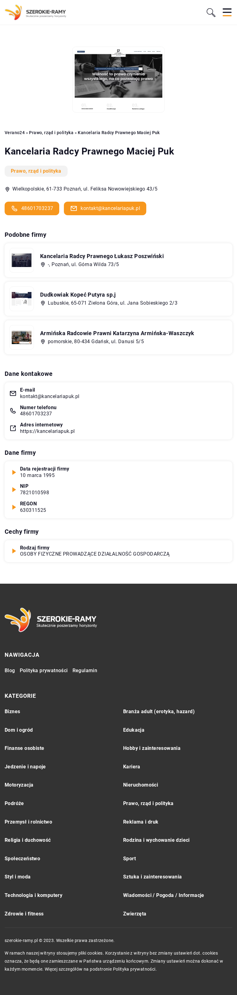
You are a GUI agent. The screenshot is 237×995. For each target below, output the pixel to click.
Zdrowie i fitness (24, 914)
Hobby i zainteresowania (152, 748)
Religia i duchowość (28, 840)
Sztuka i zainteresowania (152, 877)
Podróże (14, 803)
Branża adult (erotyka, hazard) (159, 711)
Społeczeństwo (22, 858)
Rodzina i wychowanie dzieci (156, 840)
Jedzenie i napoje (25, 767)
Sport (129, 858)
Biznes (12, 711)
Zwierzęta (135, 914)
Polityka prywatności (44, 670)
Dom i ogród (19, 730)
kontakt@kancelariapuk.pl (110, 208)
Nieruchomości (140, 785)
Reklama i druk (141, 822)
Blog (10, 670)
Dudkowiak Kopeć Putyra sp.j (78, 294)
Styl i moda (18, 877)
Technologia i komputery (33, 895)
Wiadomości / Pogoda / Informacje (163, 895)
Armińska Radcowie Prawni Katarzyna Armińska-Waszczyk (117, 333)
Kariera (131, 767)
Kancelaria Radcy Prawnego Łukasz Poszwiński (102, 256)
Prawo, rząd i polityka (36, 171)
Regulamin (85, 670)
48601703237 (37, 208)
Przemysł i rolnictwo (28, 822)
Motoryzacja (19, 785)
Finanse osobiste (24, 748)
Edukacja (133, 730)
